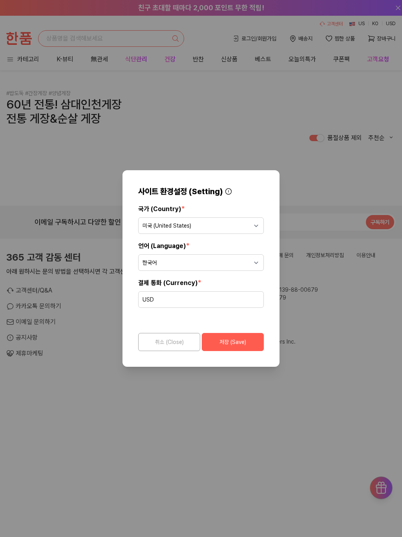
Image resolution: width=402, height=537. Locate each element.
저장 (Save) (232, 342)
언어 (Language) (164, 245)
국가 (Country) (161, 208)
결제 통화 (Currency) (169, 282)
